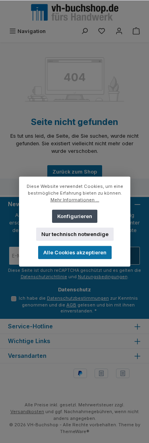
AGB (71, 305)
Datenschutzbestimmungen (78, 298)
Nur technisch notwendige (74, 234)
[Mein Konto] (119, 31)
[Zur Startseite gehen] (74, 12)
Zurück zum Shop (74, 172)
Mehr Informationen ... (74, 199)
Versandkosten (27, 411)
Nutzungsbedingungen (103, 276)
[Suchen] (84, 31)
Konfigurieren (74, 216)
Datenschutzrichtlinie (44, 276)
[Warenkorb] (136, 31)
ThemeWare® (74, 431)
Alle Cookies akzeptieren (74, 252)
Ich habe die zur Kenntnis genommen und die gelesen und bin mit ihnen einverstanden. (78, 304)
